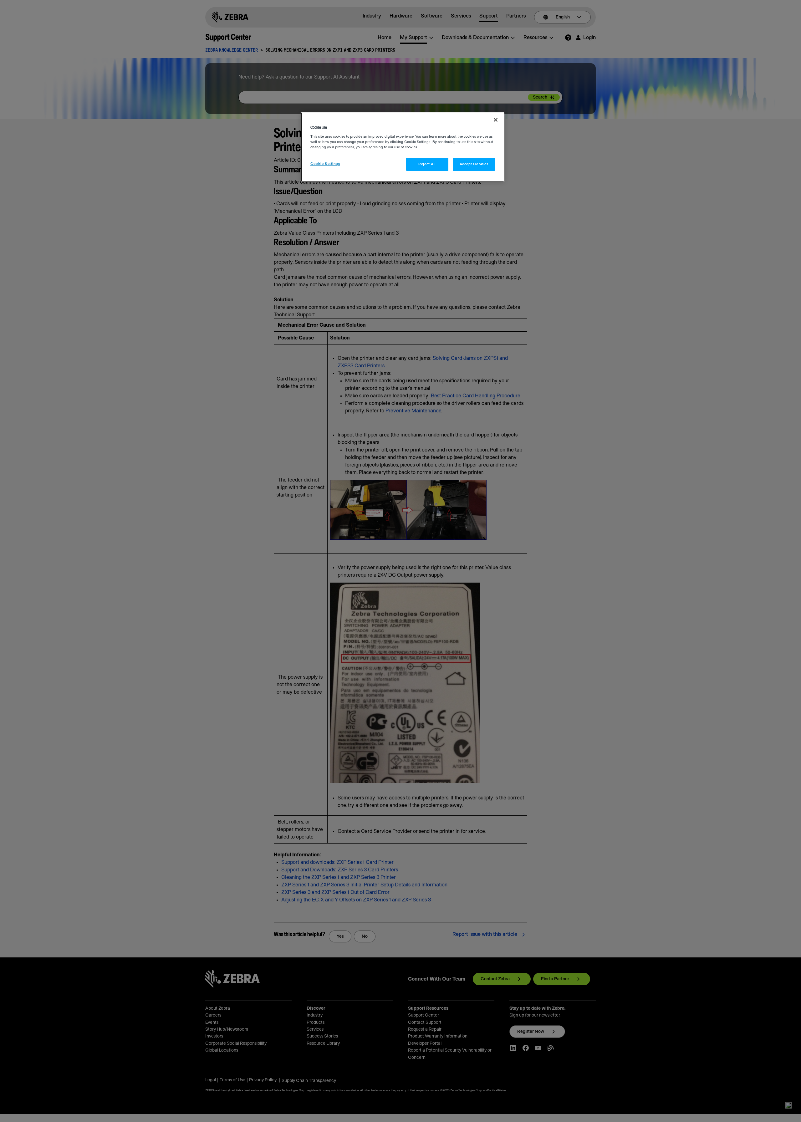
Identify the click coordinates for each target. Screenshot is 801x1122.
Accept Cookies (474, 164)
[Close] (496, 120)
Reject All (427, 164)
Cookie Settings (325, 164)
